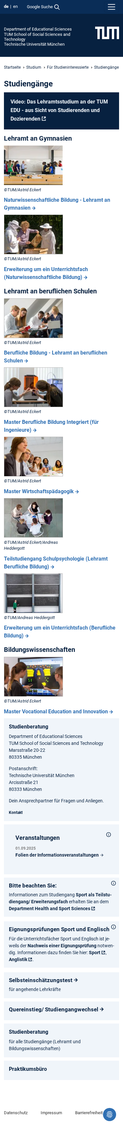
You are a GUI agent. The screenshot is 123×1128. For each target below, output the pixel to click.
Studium (33, 67)
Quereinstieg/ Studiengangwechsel (53, 1009)
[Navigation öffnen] (111, 6)
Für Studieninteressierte (68, 67)
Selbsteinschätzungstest (40, 980)
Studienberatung (28, 727)
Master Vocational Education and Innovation (56, 711)
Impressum (51, 1112)
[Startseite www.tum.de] (107, 32)
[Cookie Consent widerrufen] (109, 1114)
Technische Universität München (34, 44)
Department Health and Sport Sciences (49, 908)
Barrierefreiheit (89, 1112)
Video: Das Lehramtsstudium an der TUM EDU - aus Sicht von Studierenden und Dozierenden (59, 110)
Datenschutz (16, 1112)
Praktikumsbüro (28, 1069)
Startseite (12, 67)
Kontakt (16, 812)
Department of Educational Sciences (38, 29)
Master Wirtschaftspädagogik (39, 491)
